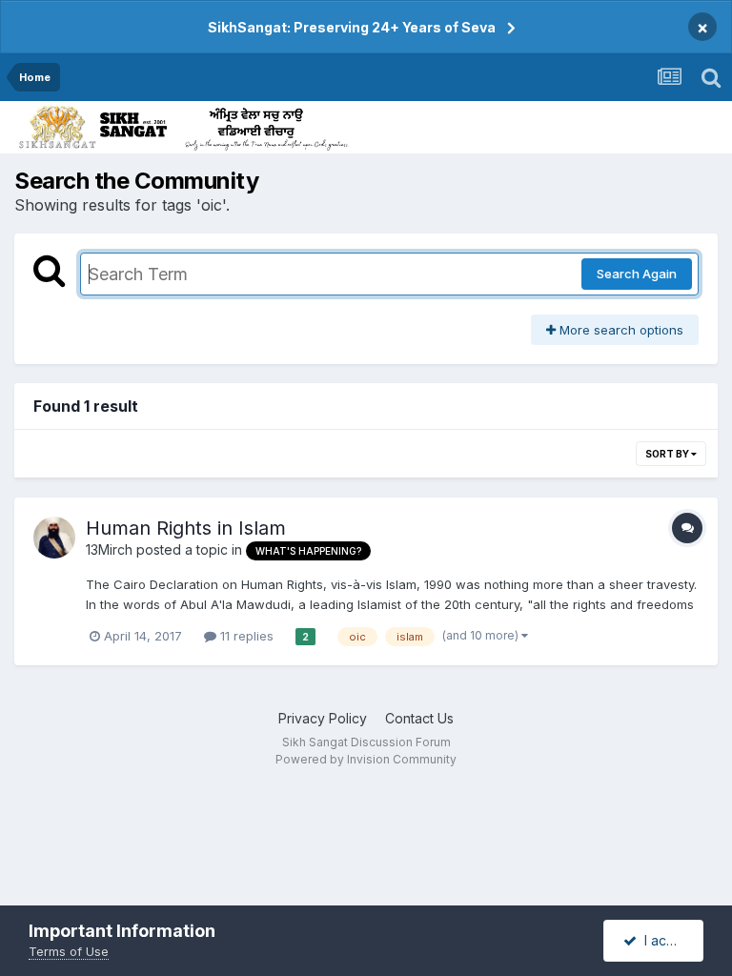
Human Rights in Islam (186, 528)
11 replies (245, 635)
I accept (666, 940)
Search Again (637, 273)
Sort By (668, 453)
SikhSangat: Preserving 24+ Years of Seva (352, 27)
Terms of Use (69, 951)
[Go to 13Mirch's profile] (54, 538)
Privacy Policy (322, 718)
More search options (619, 329)
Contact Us (419, 718)
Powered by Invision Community (366, 759)
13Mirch (109, 549)
